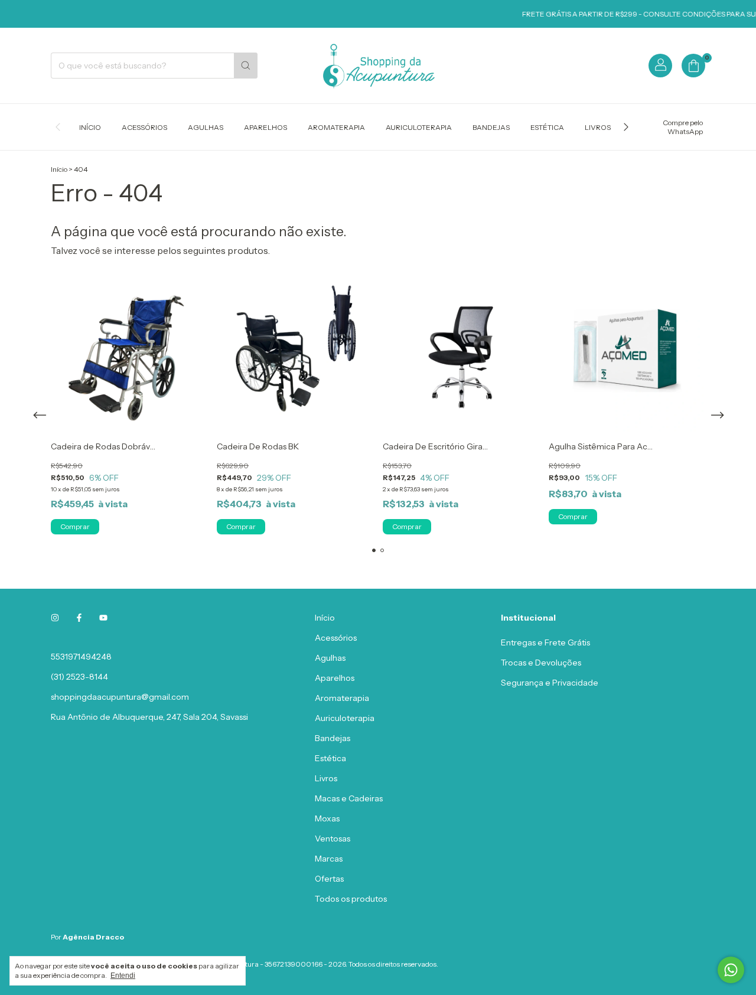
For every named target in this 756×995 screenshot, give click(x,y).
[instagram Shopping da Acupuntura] (55, 617)
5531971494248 (81, 656)
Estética (547, 127)
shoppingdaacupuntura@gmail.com (120, 696)
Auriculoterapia (419, 127)
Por (87, 936)
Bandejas (491, 127)
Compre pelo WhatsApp (683, 127)
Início (90, 127)
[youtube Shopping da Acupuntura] (103, 617)
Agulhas (205, 127)
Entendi (122, 975)
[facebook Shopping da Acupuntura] (79, 617)
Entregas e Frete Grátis (545, 642)
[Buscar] (246, 66)
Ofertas (329, 878)
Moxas (327, 818)
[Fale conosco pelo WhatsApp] (731, 970)
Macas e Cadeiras (349, 798)
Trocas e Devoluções (541, 662)
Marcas (329, 858)
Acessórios (144, 127)
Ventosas (332, 838)
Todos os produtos (351, 898)
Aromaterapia (336, 127)
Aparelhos (265, 127)
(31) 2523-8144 (79, 676)
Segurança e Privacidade (549, 682)
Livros (598, 127)
